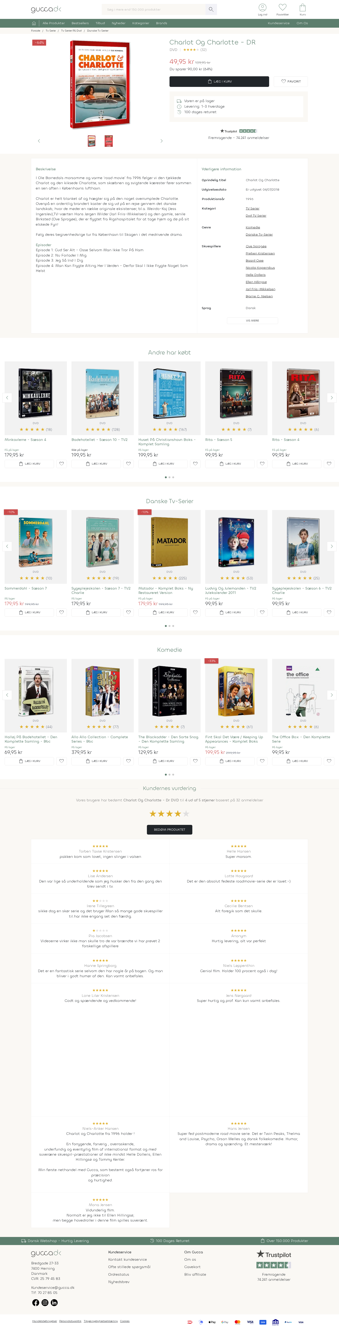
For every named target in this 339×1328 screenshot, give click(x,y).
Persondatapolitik (70, 1321)
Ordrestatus (118, 1274)
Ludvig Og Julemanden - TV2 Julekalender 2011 (230, 590)
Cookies (125, 1321)
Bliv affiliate (195, 1274)
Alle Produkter (54, 23)
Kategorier (140, 23)
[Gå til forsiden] (46, 1253)
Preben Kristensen (260, 253)
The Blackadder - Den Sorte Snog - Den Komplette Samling (168, 739)
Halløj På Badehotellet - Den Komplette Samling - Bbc (31, 739)
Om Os (302, 23)
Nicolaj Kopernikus (260, 268)
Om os (190, 1259)
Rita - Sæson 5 (218, 439)
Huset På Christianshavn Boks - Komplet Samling (167, 441)
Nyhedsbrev (118, 1281)
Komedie (253, 227)
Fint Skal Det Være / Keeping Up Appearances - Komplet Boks (234, 739)
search (211, 9)
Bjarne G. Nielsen (259, 296)
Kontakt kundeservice (127, 1259)
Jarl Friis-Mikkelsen (260, 289)
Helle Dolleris (256, 275)
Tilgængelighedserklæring (101, 1321)
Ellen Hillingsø (256, 282)
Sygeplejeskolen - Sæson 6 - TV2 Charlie (302, 590)
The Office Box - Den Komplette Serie (301, 739)
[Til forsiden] (46, 9)
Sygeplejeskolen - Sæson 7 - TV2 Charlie (101, 590)
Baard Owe (255, 260)
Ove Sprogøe (256, 246)
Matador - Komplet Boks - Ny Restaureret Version (165, 590)
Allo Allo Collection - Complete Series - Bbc (99, 739)
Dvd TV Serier (256, 215)
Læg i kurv (219, 81)
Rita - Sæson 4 (285, 439)
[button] (39, 141)
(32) (195, 49)
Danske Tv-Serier (259, 234)
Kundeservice (279, 23)
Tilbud (100, 23)
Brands (161, 23)
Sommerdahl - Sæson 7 (26, 588)
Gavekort (192, 1266)
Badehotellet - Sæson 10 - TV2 (99, 439)
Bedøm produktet (169, 829)
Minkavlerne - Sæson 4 (25, 439)
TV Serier (252, 208)
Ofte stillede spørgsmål (129, 1266)
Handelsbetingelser (44, 1321)
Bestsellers (80, 23)
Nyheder (118, 23)
